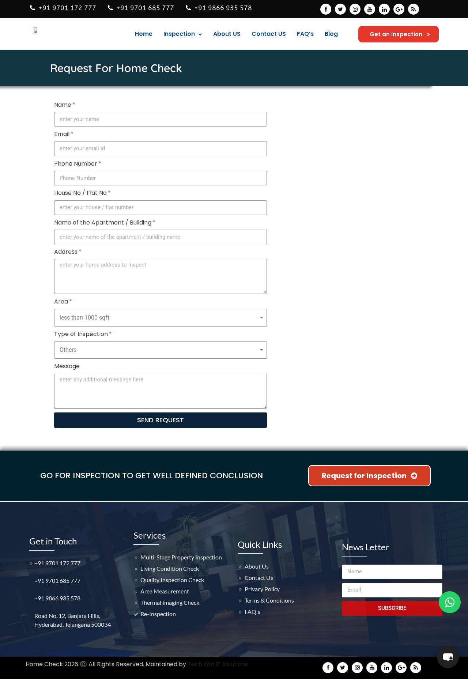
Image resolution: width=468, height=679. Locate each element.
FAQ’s (305, 34)
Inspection (179, 34)
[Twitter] (340, 9)
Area (61, 302)
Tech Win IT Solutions (218, 664)
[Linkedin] (384, 9)
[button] (398, 34)
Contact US (269, 34)
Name (62, 105)
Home (143, 34)
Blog (331, 34)
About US (227, 34)
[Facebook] (325, 9)
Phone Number (75, 164)
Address (66, 252)
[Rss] (413, 9)
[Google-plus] (398, 9)
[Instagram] (355, 9)
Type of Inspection (81, 334)
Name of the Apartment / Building (102, 223)
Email (61, 134)
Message (67, 366)
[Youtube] (369, 9)
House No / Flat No (80, 193)
